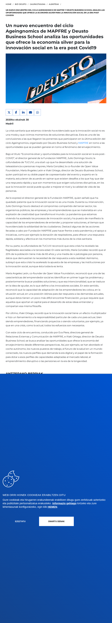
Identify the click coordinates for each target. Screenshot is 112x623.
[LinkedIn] (23, 112)
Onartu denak (56, 521)
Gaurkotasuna (37, 4)
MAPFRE (83, 143)
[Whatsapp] (37, 112)
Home (8, 4)
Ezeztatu (20, 521)
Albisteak (54, 4)
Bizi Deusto (20, 4)
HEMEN (52, 506)
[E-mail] (30, 112)
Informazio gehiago (64, 503)
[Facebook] (16, 112)
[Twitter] (9, 112)
